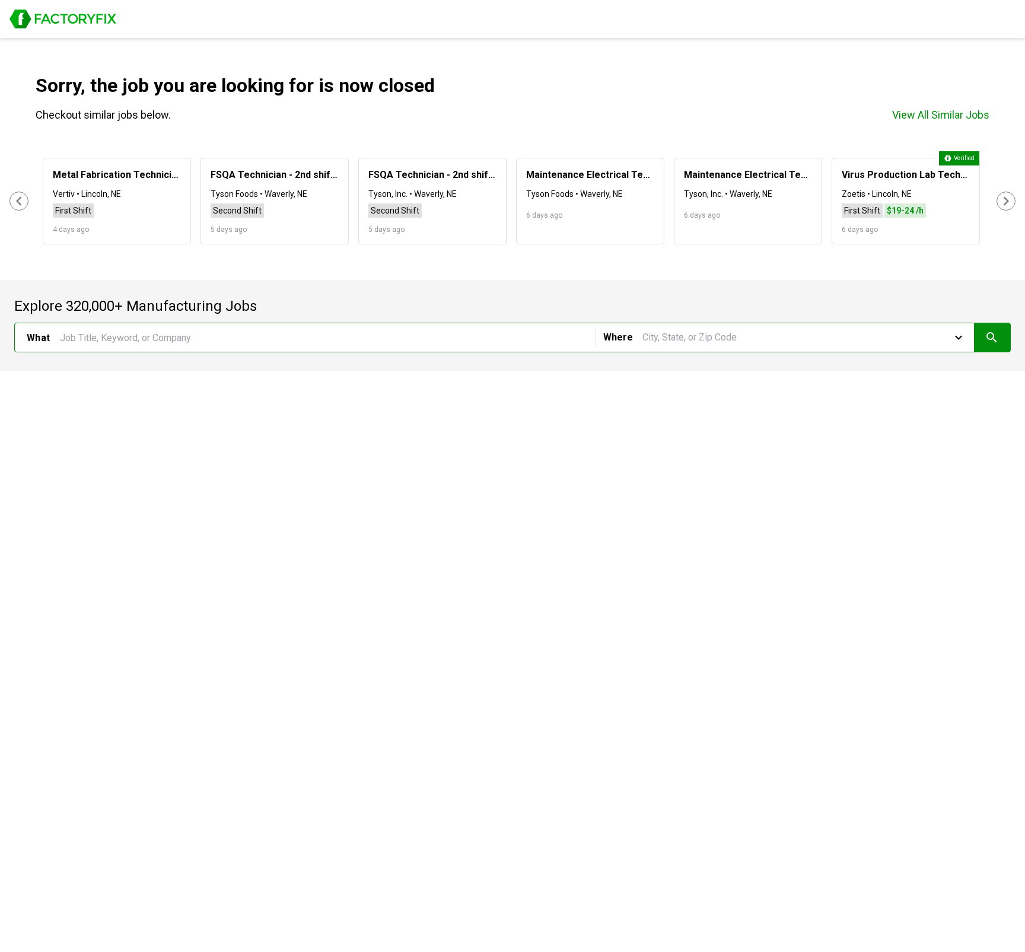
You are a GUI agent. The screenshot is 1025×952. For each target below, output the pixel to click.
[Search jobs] (992, 337)
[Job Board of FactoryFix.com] (62, 18)
